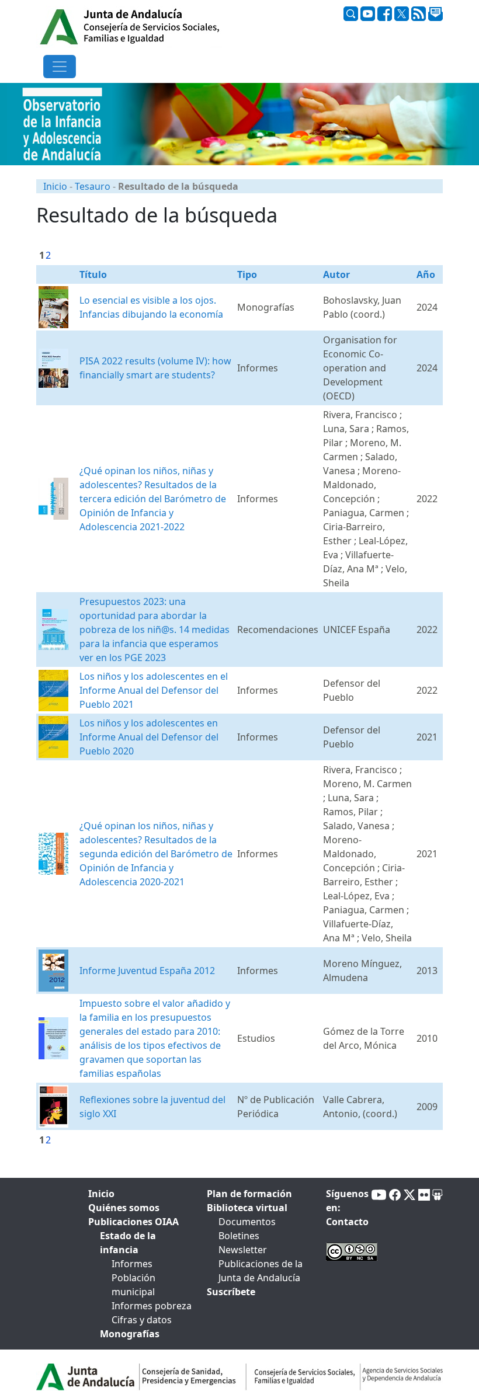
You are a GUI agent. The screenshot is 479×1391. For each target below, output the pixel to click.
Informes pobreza (152, 1305)
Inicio (55, 186)
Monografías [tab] (129, 1333)
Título (93, 274)
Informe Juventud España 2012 (147, 970)
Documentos (247, 1221)
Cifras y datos (142, 1319)
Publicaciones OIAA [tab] (133, 1221)
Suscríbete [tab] (231, 1291)
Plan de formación (249, 1193)
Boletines (238, 1235)
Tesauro (92, 186)
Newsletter (242, 1249)
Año (425, 274)
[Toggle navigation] (59, 66)
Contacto (347, 1221)
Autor (336, 274)
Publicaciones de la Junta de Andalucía (260, 1270)
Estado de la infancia (128, 1242)
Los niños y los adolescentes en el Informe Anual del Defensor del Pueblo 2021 (153, 690)
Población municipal (133, 1284)
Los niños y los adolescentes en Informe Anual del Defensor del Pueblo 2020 (148, 737)
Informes (132, 1263)
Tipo (247, 274)
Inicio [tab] (101, 1193)
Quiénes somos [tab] (123, 1207)
